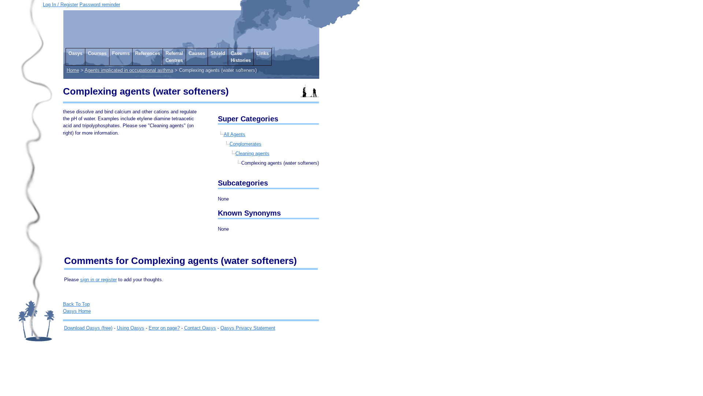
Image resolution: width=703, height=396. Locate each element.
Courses (97, 53)
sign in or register (98, 279)
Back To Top (76, 304)
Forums (121, 53)
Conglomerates (245, 144)
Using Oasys (130, 328)
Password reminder (99, 4)
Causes (197, 53)
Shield (218, 53)
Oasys (75, 53)
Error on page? (164, 328)
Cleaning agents (252, 153)
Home (73, 70)
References (147, 53)
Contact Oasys (200, 328)
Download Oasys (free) (88, 328)
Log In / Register (60, 4)
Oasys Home (77, 311)
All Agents (234, 134)
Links (262, 53)
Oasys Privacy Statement (247, 328)
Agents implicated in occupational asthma (129, 70)
